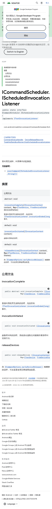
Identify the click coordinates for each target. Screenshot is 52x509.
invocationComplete (13, 205)
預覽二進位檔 (7, 408)
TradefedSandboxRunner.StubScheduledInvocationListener (27, 142)
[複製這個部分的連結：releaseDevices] (21, 345)
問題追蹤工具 (7, 486)
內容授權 (32, 378)
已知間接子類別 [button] (27, 139)
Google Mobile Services (11, 478)
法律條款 (23, 495)
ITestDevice (23, 207)
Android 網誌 (7, 437)
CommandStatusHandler (13, 140)
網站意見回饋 (8, 499)
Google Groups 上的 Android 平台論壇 (16, 445)
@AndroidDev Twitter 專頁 (12, 434)
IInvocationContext (33, 205)
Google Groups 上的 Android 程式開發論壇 (18, 449)
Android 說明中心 (8, 463)
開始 (26, 35)
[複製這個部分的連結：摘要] (10, 184)
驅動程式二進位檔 (8, 416)
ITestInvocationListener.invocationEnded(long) (27, 216)
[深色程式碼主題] (48, 288)
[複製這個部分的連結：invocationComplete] (27, 281)
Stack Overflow (8, 482)
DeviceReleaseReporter (34, 140)
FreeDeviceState (38, 207)
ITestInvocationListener (26, 118)
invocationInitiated (14, 231)
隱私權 (37, 495)
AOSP (4, 62)
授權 (31, 495)
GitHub (4, 420)
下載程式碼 (6, 404)
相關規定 (5, 400)
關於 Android (7, 495)
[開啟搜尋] (37, 2)
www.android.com (9, 475)
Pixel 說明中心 (7, 467)
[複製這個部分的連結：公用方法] (16, 274)
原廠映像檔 (6, 412)
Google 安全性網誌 (9, 441)
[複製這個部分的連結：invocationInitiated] (25, 316)
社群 (16, 495)
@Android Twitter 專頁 (10, 430)
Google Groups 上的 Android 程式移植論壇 (18, 453)
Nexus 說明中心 (8, 471)
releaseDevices (11, 250)
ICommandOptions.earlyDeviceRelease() (25, 260)
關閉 (26, 28)
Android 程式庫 (8, 396)
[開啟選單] (3, 3)
